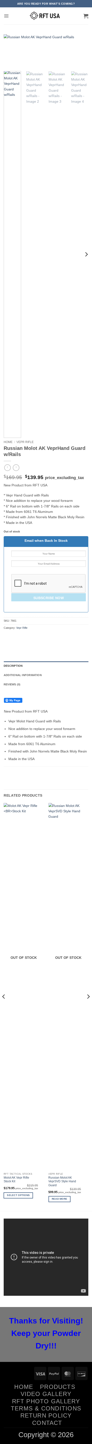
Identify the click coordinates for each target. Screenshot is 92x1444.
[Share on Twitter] (23, 637)
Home (8, 442)
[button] (6, 16)
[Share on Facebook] (15, 637)
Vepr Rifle (25, 442)
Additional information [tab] (23, 675)
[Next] (80, 52)
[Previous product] (16, 467)
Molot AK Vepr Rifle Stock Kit (16, 1179)
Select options (18, 1195)
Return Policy (46, 1415)
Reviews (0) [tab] (12, 684)
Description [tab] (13, 665)
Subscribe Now (48, 598)
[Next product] (7, 467)
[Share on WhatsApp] (7, 637)
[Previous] (11, 52)
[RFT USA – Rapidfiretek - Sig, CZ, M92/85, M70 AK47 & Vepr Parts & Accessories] (46, 16)
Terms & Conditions (46, 1408)
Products (57, 1386)
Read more (59, 1198)
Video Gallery (46, 1394)
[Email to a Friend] (30, 637)
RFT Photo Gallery (46, 1401)
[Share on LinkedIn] (46, 637)
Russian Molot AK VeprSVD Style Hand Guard (62, 1181)
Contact (47, 1422)
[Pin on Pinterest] (38, 637)
